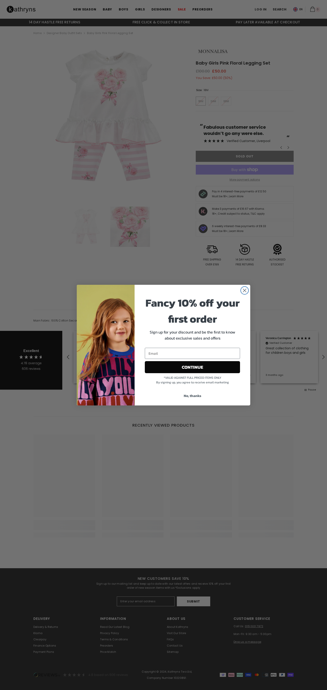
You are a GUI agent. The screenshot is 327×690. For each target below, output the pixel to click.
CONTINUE (192, 367)
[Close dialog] (244, 290)
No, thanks (192, 395)
